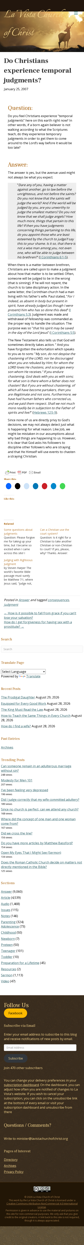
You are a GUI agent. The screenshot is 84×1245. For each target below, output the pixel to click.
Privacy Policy (13, 1172)
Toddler (7, 957)
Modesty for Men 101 (16, 780)
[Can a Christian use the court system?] (58, 541)
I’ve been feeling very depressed (24, 790)
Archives (7, 747)
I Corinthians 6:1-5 (53, 257)
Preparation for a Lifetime (20, 963)
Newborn (8, 939)
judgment (11, 604)
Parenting (8, 922)
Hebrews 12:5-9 (44, 412)
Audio (5, 904)
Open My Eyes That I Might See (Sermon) (31, 852)
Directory (11, 1160)
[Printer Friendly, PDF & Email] (23, 472)
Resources (8, 969)
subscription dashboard (21, 1085)
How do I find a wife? (16, 726)
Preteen (7, 945)
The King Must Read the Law (22, 709)
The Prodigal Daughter (18, 697)
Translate (33, 676)
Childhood (8, 932)
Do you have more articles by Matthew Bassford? (37, 843)
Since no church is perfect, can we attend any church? (40, 809)
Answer (24, 600)
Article (5, 897)
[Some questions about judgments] (22, 541)
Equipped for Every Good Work (23, 703)
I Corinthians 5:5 (62, 332)
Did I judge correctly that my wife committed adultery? (40, 799)
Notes (5, 916)
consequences (58, 600)
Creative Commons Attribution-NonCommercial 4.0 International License (42, 1205)
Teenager (8, 951)
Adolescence (10, 926)
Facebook (15, 1013)
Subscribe (15, 1058)
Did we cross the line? (16, 833)
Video (5, 981)
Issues (5, 910)
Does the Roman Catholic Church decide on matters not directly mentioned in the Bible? (41, 864)
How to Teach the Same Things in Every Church (36, 715)
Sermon (7, 975)
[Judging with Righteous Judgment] (22, 571)
